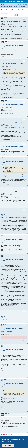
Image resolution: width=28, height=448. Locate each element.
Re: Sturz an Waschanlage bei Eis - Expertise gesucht (13, 22)
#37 (1, 317)
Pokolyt (4, 324)
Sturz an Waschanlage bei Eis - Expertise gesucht (13, 10)
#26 (1, 24)
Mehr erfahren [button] (9, 441)
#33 (1, 194)
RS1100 (5, 167)
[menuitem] (2, 4)
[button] (14, 15)
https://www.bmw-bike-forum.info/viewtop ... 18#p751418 (14, 176)
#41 (1, 420)
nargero (5, 255)
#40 (1, 386)
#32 (1, 164)
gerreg (5, 345)
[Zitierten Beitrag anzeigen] (15, 69)
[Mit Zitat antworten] (24, 19)
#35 (1, 242)
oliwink (5, 379)
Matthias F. (5, 17)
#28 (1, 66)
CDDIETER (7, 41)
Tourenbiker (9, 91)
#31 (1, 149)
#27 (1, 48)
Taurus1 (2, 157)
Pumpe (2, 187)
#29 (1, 107)
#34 (1, 215)
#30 (1, 125)
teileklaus (2, 118)
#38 (1, 331)
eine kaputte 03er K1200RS (5, 376)
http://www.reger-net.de (5, 372)
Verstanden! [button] (8, 445)
